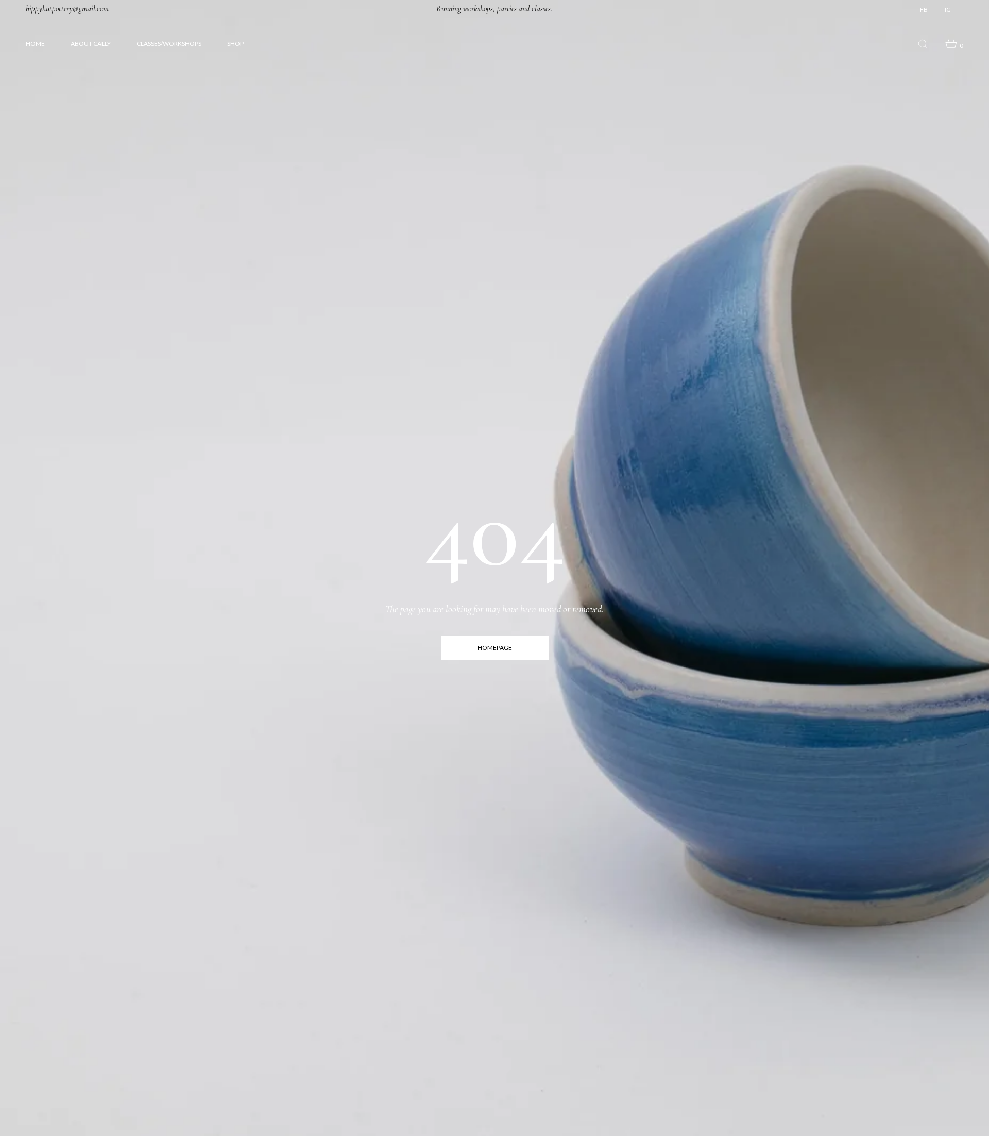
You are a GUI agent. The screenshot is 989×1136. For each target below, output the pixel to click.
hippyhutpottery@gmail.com (67, 9)
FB (924, 10)
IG (948, 10)
